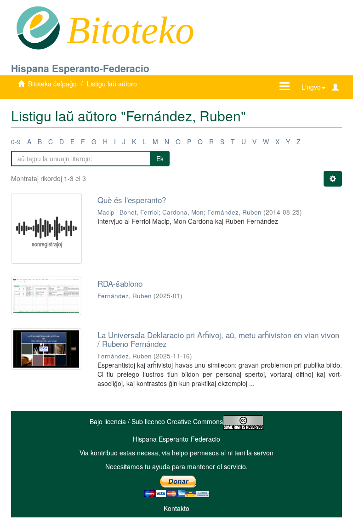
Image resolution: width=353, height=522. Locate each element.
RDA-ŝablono (119, 283)
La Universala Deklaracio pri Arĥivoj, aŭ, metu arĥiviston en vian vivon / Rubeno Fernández (218, 339)
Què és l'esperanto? (131, 199)
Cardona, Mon (183, 212)
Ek (160, 158)
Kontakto (176, 508)
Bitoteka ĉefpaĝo (52, 83)
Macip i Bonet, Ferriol (128, 212)
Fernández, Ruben (234, 212)
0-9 (16, 141)
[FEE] (38, 27)
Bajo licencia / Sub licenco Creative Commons (156, 421)
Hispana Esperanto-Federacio (80, 68)
